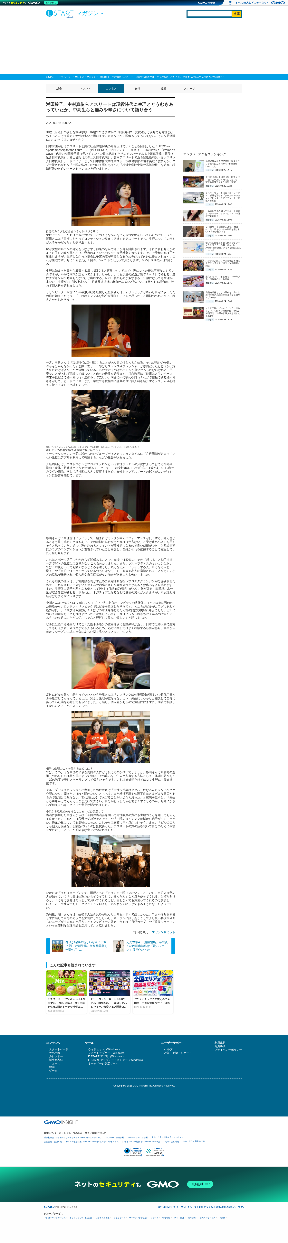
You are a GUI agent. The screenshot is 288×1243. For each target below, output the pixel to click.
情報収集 (166, 1218)
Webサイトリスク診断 (138, 1137)
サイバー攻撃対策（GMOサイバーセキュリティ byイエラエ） (93, 1142)
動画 (52, 1067)
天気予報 (54, 1052)
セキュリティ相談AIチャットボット (167, 1137)
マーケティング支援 (138, 1218)
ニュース (54, 1063)
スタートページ (58, 1049)
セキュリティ (119, 1218)
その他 (222, 1218)
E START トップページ (58, 77)
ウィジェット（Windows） (104, 1049)
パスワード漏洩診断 (115, 1137)
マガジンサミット (163, 932)
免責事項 (220, 1046)
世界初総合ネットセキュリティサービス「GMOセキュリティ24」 (73, 1137)
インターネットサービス (55, 1218)
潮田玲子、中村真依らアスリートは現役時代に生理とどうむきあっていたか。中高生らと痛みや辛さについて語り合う (162, 77)
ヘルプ (168, 1049)
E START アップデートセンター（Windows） (116, 1059)
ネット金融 (179, 1218)
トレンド (85, 88)
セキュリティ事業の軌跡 (194, 1141)
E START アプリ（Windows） (106, 1056)
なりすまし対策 (172, 1142)
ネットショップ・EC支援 (81, 1218)
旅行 (137, 88)
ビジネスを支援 (103, 1218)
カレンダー (56, 1056)
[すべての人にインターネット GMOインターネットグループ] (260, 2)
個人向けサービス (207, 1218)
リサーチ (154, 1218)
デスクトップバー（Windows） (107, 1052)
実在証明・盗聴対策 (53, 1142)
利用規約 (220, 1042)
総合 (59, 88)
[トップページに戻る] (60, 13)
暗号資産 (192, 1218)
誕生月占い (56, 1059)
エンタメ (79, 77)
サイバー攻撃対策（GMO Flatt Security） (142, 1142)
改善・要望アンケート (178, 1052)
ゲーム (53, 1070)
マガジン (91, 77)
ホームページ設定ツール (103, 1063)
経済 (163, 88)
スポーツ (189, 88)
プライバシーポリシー (228, 1049)
